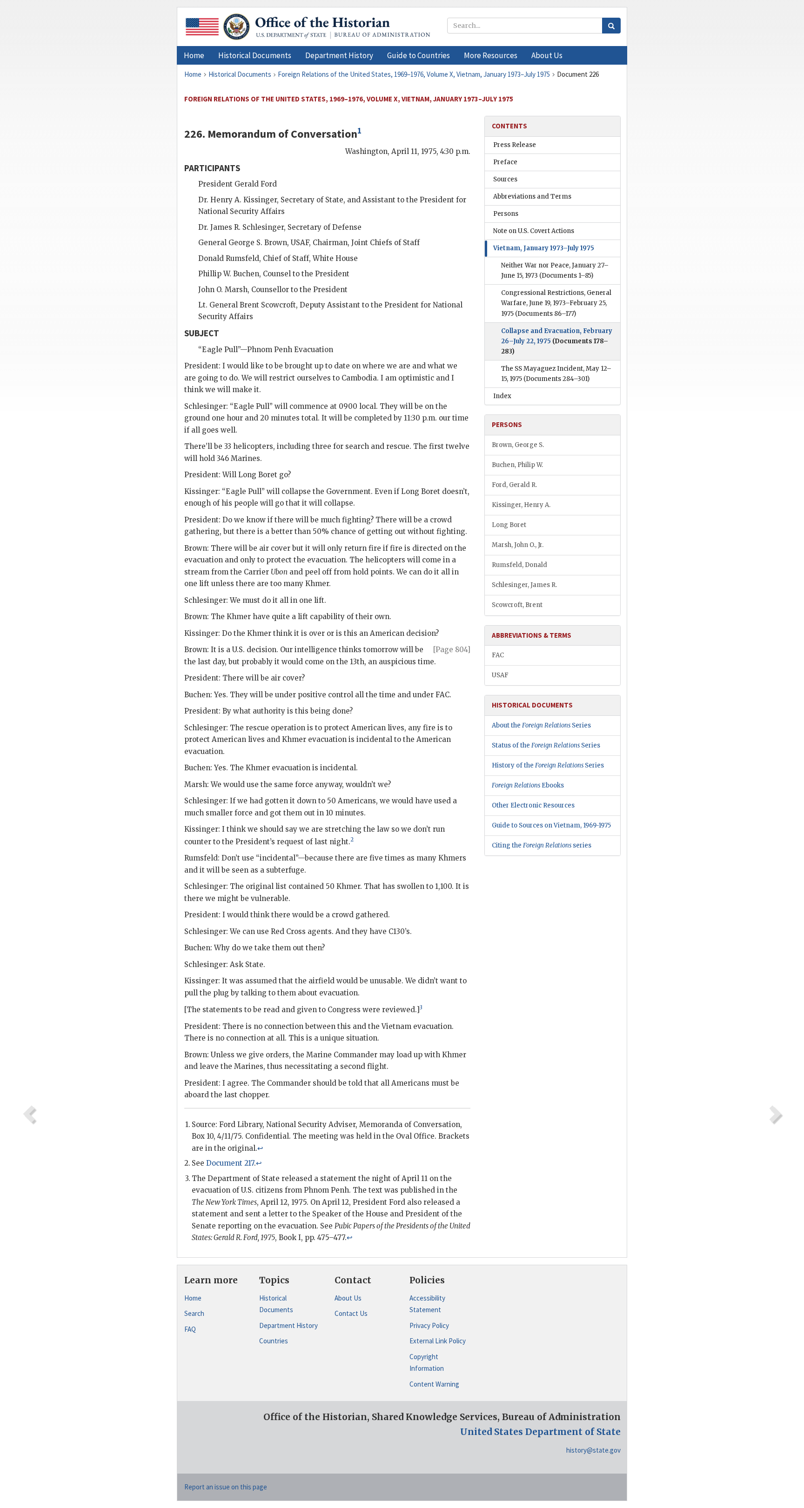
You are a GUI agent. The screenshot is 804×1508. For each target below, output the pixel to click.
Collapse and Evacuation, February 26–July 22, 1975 (556, 341)
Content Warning (434, 1384)
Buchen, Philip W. (517, 465)
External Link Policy (437, 1340)
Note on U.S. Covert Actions (533, 231)
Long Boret (509, 525)
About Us (348, 1298)
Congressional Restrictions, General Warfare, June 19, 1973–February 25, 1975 (556, 303)
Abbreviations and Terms (532, 196)
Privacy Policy (429, 1325)
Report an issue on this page (225, 1486)
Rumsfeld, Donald (519, 565)
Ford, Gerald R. (514, 485)
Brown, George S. (518, 445)
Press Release (514, 145)
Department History (288, 1325)
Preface (505, 162)
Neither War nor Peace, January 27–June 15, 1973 (555, 270)
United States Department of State (540, 1431)
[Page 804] (451, 649)
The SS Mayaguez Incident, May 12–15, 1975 (556, 374)
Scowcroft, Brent (517, 605)
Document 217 (230, 1163)
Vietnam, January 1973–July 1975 (543, 248)
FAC (498, 655)
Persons (505, 214)
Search (194, 1313)
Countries (273, 1340)
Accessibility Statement (427, 1304)
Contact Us (351, 1313)
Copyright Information (426, 1362)
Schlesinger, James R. (524, 585)
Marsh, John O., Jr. (517, 545)
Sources (505, 179)
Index (502, 396)
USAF (500, 675)
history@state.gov (593, 1450)
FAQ (190, 1329)
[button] (254, 55)
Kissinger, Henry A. (521, 505)
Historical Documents (276, 1304)
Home (192, 1298)
